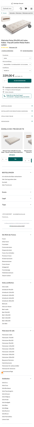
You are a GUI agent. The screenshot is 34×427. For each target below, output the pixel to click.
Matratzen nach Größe (28, 13)
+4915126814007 (7, 214)
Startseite (12, 13)
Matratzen (18, 13)
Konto (4, 192)
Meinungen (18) (13, 47)
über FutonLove (7, 185)
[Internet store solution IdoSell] (17, 226)
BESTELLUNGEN (8, 172)
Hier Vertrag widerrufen (9, 179)
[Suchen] (21, 8)
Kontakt (4, 182)
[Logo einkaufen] (7, 8)
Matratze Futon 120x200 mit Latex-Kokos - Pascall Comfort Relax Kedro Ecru (12, 151)
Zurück (5, 13)
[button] (4, 26)
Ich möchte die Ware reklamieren (12, 176)
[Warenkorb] (25, 8)
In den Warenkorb (19, 80)
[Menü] (31, 8)
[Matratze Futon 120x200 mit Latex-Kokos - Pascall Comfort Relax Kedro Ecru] (12, 140)
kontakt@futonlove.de (19, 214)
